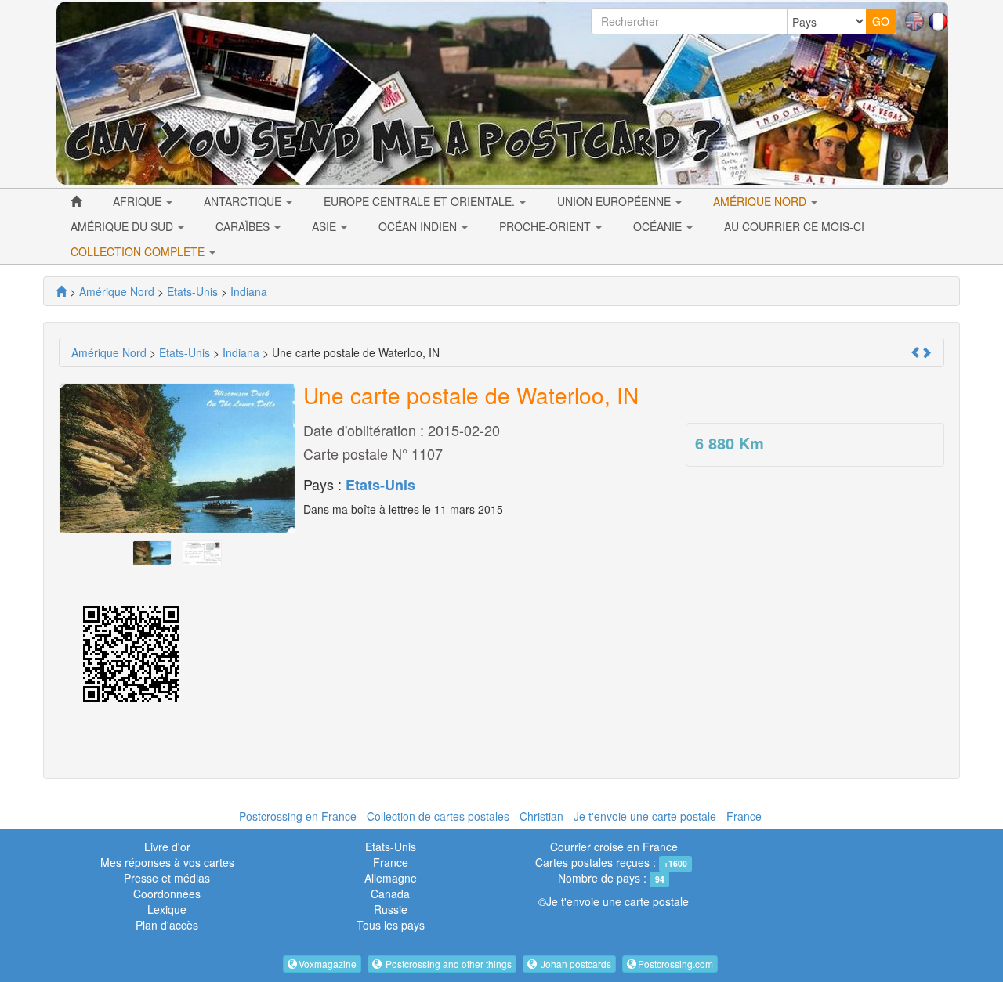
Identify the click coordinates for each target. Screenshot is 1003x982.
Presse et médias (167, 878)
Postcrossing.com (675, 963)
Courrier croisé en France (614, 846)
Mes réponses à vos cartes (167, 862)
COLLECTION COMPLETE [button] (139, 251)
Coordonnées (167, 893)
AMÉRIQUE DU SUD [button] (123, 226)
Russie (390, 909)
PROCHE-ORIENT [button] (546, 226)
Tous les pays (391, 925)
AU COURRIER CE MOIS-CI (794, 226)
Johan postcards (574, 963)
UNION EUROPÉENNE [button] (615, 201)
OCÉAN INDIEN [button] (419, 226)
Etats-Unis (380, 485)
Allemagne (390, 878)
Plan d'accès (167, 925)
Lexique (166, 909)
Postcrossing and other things (447, 963)
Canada (390, 893)
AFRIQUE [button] (139, 201)
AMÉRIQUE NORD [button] (761, 201)
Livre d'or (167, 846)
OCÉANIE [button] (659, 226)
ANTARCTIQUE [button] (244, 201)
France (390, 862)
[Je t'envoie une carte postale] (61, 291)
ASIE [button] (325, 226)
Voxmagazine (328, 963)
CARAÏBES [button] (244, 226)
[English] (914, 19)
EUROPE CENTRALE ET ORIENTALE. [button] (421, 201)
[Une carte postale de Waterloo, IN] (152, 551)
